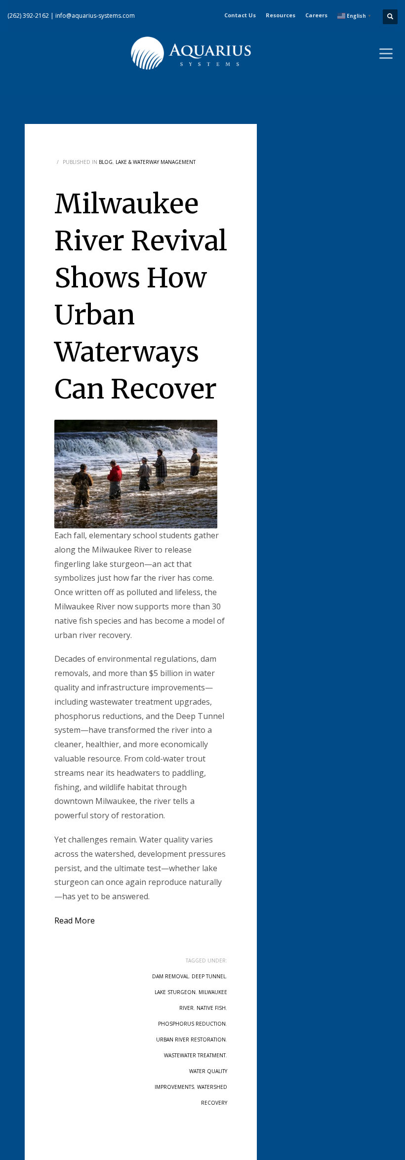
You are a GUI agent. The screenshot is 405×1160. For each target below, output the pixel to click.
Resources (280, 15)
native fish (211, 1007)
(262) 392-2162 (28, 15)
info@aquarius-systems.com (95, 15)
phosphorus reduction (192, 1023)
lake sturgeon (175, 992)
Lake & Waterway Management (156, 162)
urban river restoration (191, 1039)
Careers (316, 15)
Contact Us (240, 15)
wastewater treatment (195, 1055)
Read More (74, 920)
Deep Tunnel (209, 976)
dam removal (170, 976)
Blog (106, 162)
